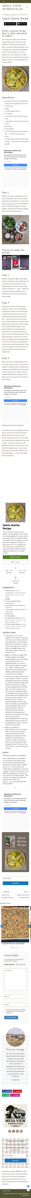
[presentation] (15, 924)
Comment (8, 970)
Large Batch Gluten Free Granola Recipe (13, 943)
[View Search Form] (3, 1)
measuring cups (11, 203)
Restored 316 (25, 1195)
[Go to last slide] (2, 926)
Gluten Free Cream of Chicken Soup (23, 894)
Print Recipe (22, 24)
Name (7, 996)
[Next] (29, 926)
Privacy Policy (6, 1190)
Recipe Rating (9, 964)
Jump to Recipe (10, 24)
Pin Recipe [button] (16, 562)
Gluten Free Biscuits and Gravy (8, 894)
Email (7, 1005)
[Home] (3, 14)
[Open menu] (27, 7)
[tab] (12, 947)
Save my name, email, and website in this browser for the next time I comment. (15, 1011)
